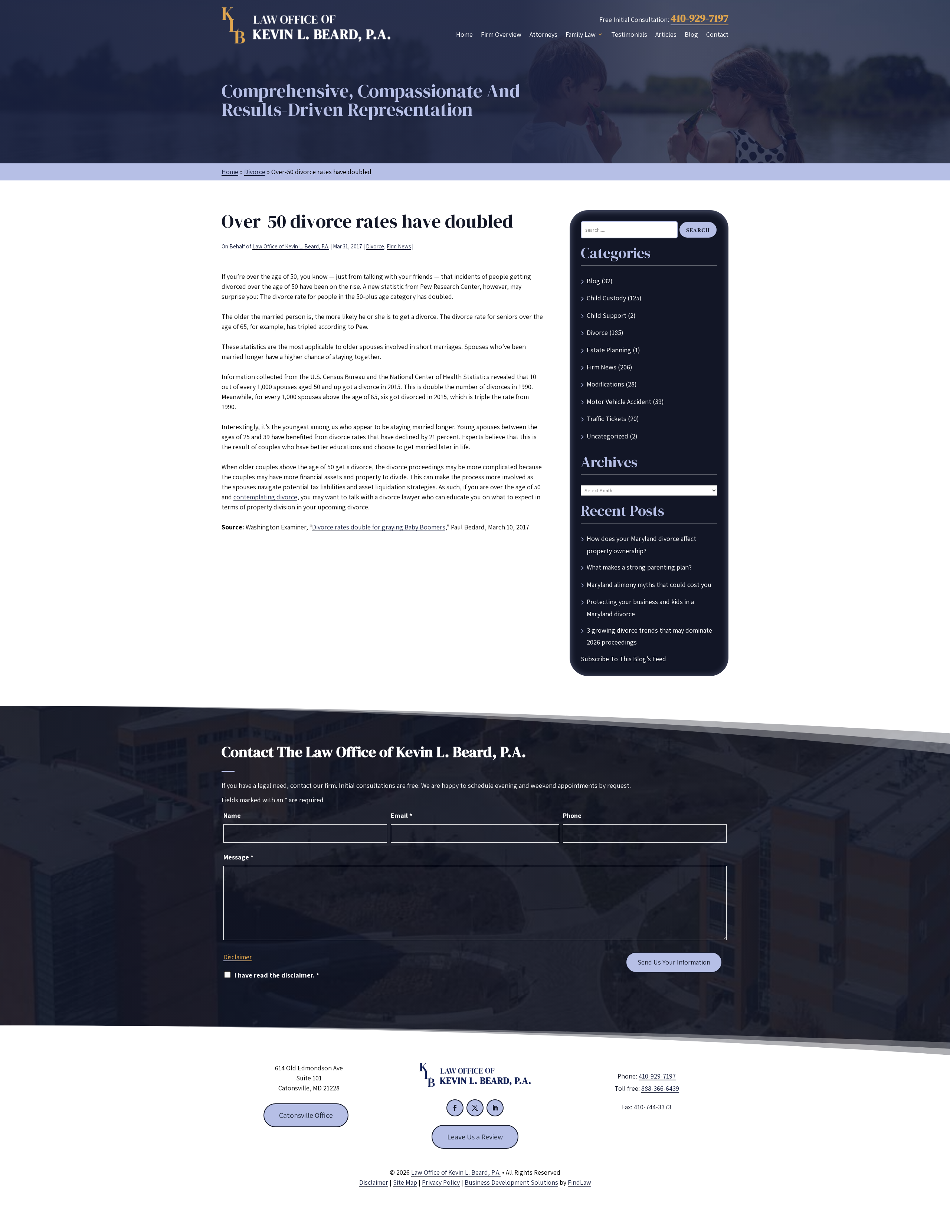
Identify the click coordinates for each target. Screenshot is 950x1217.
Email (401, 815)
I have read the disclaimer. (277, 975)
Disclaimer (237, 957)
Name (232, 815)
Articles (666, 34)
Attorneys (543, 34)
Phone (572, 815)
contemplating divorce (265, 497)
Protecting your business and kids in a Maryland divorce (640, 607)
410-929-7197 (699, 18)
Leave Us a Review (475, 1137)
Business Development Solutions (511, 1182)
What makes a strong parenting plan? (639, 567)
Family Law (581, 34)
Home (464, 34)
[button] (942, 1163)
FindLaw (579, 1182)
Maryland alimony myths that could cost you (649, 584)
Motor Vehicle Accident (619, 401)
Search (698, 230)
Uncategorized (607, 436)
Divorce (375, 246)
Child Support (606, 315)
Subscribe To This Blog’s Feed (623, 659)
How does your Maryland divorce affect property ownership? (641, 544)
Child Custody (606, 298)
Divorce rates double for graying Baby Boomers (378, 527)
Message (238, 857)
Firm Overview (501, 34)
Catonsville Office (306, 1115)
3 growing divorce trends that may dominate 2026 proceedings (649, 636)
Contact (717, 34)
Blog (691, 34)
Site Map (405, 1182)
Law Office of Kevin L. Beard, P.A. (290, 246)
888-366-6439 (660, 1088)
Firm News (399, 246)
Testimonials (629, 34)
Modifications (605, 384)
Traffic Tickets (606, 418)
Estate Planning (609, 350)
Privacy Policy (441, 1182)
